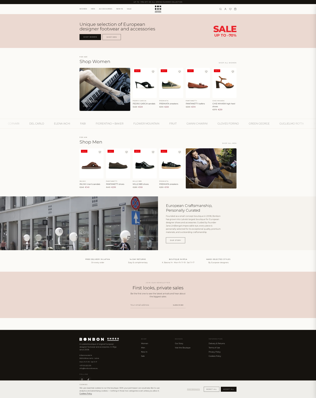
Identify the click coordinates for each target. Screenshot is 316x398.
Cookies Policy (215, 356)
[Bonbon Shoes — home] (158, 9)
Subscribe (178, 305)
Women (83, 9)
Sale (129, 9)
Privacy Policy (215, 352)
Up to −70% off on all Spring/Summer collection (158, 2)
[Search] (220, 9)
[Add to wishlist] (153, 71)
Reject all (211, 389)
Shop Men (112, 37)
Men (93, 9)
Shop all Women (228, 63)
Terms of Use (214, 348)
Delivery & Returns (217, 343)
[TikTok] (88, 379)
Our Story (179, 343)
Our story (175, 240)
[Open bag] (235, 9)
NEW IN (119, 9)
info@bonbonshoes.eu (88, 368)
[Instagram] (81, 379)
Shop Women (90, 37)
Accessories (105, 9)
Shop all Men (229, 143)
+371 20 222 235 (85, 365)
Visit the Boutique (182, 348)
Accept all (228, 389)
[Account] (225, 9)
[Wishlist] (230, 9)
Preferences (193, 389)
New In (144, 352)
